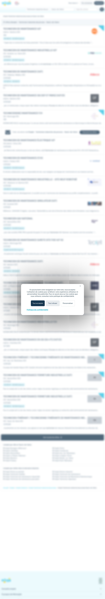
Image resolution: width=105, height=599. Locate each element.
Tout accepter (38, 303)
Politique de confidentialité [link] (37, 310)
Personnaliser (68, 303)
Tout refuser (52, 303)
